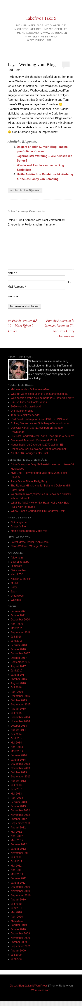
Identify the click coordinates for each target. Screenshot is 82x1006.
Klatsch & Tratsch (21, 578)
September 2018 (21, 632)
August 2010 (18, 899)
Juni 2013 (17, 789)
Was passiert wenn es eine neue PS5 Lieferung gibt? (42, 398)
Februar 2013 (19, 802)
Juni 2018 (17, 640)
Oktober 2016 (19, 679)
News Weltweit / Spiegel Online (29, 546)
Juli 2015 (16, 713)
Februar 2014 (19, 755)
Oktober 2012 (19, 819)
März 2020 (17, 628)
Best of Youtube (20, 561)
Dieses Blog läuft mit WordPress (28, 985)
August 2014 (18, 729)
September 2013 (21, 776)
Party (14, 587)
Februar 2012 (19, 844)
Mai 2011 (16, 865)
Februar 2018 (19, 645)
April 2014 (17, 747)
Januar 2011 (18, 882)
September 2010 (21, 895)
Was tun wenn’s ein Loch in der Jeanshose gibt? (39, 393)
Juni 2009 (17, 958)
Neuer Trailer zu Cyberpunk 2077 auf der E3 (37, 444)
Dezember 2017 (20, 653)
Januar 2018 (18, 649)
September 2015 (21, 704)
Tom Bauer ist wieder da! (25, 415)
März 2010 (17, 920)
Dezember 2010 (20, 886)
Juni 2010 (17, 908)
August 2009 (18, 950)
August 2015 (18, 708)
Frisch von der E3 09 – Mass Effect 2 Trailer (22, 325)
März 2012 (17, 840)
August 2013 (18, 780)
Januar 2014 (18, 759)
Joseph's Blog (19, 526)
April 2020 (17, 623)
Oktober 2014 (19, 725)
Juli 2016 (16, 687)
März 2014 (17, 751)
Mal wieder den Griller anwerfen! (30, 389)
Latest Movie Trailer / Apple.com (30, 542)
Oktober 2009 (19, 942)
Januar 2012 (18, 848)
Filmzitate (16, 565)
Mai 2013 (16, 793)
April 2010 (17, 916)
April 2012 (17, 836)
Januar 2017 (18, 674)
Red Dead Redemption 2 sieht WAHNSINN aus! (39, 419)
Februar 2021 (19, 611)
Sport (14, 591)
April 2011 (17, 870)
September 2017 (21, 662)
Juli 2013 (16, 785)
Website (13, 296)
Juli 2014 (16, 734)
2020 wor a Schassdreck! (26, 406)
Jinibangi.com (19, 522)
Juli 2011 (16, 857)
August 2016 (18, 683)
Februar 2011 (19, 878)
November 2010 (20, 891)
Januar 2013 (18, 806)
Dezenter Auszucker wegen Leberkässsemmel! (38, 449)
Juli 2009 (16, 954)
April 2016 (17, 691)
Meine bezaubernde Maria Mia (29, 530)
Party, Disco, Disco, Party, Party (29, 481)
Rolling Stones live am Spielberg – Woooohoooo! (40, 423)
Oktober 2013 (19, 772)
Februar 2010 (19, 925)
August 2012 (18, 827)
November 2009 (20, 937)
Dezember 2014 (20, 717)
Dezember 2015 (20, 696)
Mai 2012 (16, 831)
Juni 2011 (16, 861)
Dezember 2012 (20, 810)
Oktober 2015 (19, 700)
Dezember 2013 (20, 763)
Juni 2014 (17, 738)
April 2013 (17, 797)
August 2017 (18, 666)
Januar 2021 (18, 615)
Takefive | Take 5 (41, 18)
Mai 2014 (16, 742)
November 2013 (20, 768)
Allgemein (34, 190)
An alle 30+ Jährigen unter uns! (29, 453)
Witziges (16, 599)
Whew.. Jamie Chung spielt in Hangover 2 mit (38, 511)
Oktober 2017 (19, 657)
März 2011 (17, 874)
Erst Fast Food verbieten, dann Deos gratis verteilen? (42, 436)
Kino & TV (17, 574)
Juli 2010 (16, 904)
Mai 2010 (16, 912)
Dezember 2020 (20, 619)
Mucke (15, 583)
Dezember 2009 (20, 933)
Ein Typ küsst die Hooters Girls (29, 402)
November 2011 (20, 852)
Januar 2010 (18, 929)
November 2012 (20, 814)
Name (12, 273)
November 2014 (20, 721)
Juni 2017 (17, 670)
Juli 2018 (16, 636)
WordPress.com (40, 990)
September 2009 (21, 946)
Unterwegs (17, 595)
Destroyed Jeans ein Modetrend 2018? (34, 440)
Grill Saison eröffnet (22, 410)
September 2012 (21, 823)
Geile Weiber (18, 570)
